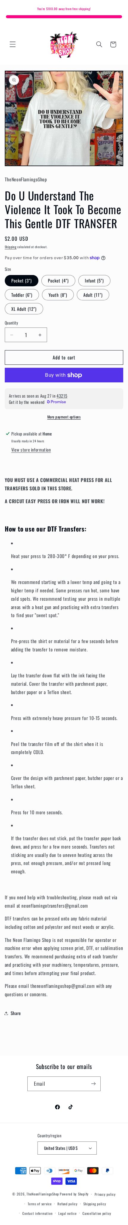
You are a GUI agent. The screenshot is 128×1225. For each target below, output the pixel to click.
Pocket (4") (58, 280)
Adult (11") (93, 294)
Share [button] (16, 1013)
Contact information (37, 1213)
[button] (12, 44)
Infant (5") (94, 280)
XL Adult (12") (24, 308)
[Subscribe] (93, 1083)
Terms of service (40, 1203)
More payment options (64, 417)
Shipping (11, 246)
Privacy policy (105, 1194)
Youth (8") (58, 294)
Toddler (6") (22, 294)
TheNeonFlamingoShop (42, 1193)
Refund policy (67, 1203)
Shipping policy (94, 1203)
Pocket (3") (21, 280)
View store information (31, 449)
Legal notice (67, 1213)
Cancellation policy (96, 1213)
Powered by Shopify (74, 1193)
